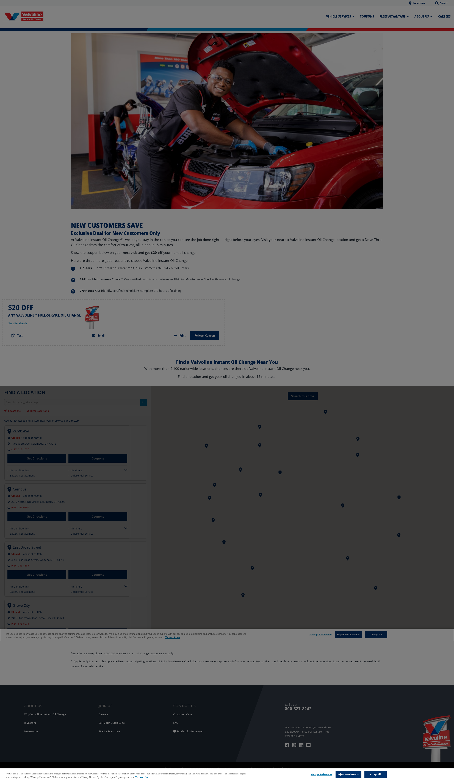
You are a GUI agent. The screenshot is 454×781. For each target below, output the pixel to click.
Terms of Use (141, 777)
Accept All (375, 774)
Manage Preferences (321, 774)
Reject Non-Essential (348, 774)
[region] (227, 774)
